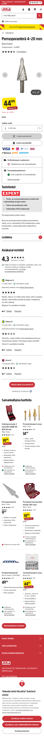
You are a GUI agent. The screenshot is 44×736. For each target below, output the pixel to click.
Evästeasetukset (22, 731)
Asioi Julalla (8, 638)
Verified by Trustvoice (20, 391)
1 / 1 (34, 92)
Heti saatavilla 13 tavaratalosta (9, 471)
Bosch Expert (7, 44)
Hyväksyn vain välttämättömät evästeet (22, 725)
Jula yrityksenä (9, 646)
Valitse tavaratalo (11, 21)
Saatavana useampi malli (12, 544)
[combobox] (22, 15)
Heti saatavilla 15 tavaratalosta (30, 613)
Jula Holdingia (11, 676)
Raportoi (17, 311)
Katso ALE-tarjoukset (26, 27)
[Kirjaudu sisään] (23, 9)
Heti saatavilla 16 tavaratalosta (30, 471)
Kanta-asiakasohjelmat (13, 653)
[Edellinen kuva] (5, 75)
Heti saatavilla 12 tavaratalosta (30, 542)
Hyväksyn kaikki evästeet (22, 718)
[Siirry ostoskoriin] (35, 9)
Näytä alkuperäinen (27, 287)
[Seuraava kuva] (39, 75)
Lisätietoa (7, 237)
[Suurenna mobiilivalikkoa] (41, 9)
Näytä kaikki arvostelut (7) (22, 385)
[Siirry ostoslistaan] (29, 9)
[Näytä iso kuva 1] (22, 75)
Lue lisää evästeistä (22, 710)
